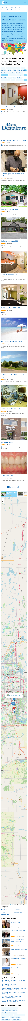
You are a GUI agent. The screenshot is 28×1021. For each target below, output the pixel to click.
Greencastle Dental (17, 971)
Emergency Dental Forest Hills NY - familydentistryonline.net (11, 985)
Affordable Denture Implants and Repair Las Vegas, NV (13, 993)
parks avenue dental (19, 1015)
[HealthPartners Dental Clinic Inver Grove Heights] (14, 362)
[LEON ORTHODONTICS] (14, 262)
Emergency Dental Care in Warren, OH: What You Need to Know (14, 981)
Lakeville (13, 80)
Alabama (3, 68)
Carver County (19, 72)
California (18, 68)
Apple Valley (4, 77)
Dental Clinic (18, 8)
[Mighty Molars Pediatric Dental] (14, 396)
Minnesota (3, 9)
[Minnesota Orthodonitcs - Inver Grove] (14, 94)
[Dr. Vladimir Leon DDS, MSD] (14, 295)
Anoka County (4, 72)
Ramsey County (21, 75)
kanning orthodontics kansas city (9, 1010)
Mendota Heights (19, 80)
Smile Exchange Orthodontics (18, 961)
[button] (15, 704)
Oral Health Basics (5, 914)
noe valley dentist (6, 1019)
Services (3, 912)
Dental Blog (4, 909)
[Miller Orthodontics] (14, 429)
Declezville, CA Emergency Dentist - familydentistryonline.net (11, 997)
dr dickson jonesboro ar (7, 1015)
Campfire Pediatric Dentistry (18, 933)
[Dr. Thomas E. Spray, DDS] (14, 196)
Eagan (14, 77)
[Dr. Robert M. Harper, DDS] (14, 228)
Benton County (12, 72)
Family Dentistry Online (8, 8)
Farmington (19, 77)
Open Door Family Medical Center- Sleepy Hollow (17, 942)
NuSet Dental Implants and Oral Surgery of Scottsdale (19, 924)
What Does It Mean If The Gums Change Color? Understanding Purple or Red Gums (14, 989)
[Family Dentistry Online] (4, 3)
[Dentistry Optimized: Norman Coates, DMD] (14, 161)
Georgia (18, 70)
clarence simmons (16, 1019)
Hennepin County (12, 75)
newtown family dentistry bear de (9, 1008)
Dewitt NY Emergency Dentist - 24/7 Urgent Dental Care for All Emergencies (13, 1001)
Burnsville (10, 77)
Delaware (9, 70)
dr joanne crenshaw (15, 1017)
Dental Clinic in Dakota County (15, 9)
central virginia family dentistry (9, 1012)
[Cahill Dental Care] (14, 463)
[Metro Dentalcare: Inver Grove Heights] (14, 127)
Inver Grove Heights (5, 80)
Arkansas (12, 68)
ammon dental (5, 1017)
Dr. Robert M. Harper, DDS (14, 695)
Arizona (7, 68)
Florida (14, 70)
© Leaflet (11, 904)
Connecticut (3, 70)
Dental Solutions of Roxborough (19, 952)
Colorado (23, 68)
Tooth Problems (18, 912)
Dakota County (4, 75)
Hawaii (22, 70)
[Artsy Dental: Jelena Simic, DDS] (14, 329)
